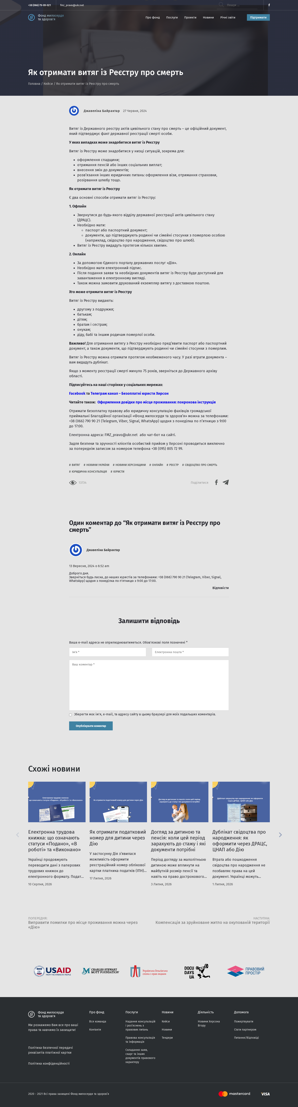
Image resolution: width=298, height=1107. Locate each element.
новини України (97, 465)
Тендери (167, 1037)
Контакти (95, 1029)
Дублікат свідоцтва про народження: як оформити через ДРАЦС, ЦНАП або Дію (239, 840)
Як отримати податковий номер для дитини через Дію (118, 838)
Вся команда (97, 1021)
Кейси (48, 84)
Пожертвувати (243, 1021)
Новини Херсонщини (131, 465)
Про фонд (153, 17)
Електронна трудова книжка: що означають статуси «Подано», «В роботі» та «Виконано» (54, 840)
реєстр (174, 465)
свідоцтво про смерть (201, 465)
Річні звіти (227, 17)
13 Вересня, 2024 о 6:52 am (89, 566)
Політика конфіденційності (49, 1063)
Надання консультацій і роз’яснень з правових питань (140, 1025)
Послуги (172, 17)
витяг (76, 465)
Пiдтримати (258, 17)
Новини (208, 17)
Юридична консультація (89, 471)
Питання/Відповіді (246, 1037)
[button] (280, 834)
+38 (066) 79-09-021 (39, 5)
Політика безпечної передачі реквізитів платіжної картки (50, 1050)
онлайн (157, 465)
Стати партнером (245, 1029)
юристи (118, 471)
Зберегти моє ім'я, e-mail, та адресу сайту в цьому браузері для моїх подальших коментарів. (145, 714)
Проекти (190, 17)
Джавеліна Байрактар (102, 111)
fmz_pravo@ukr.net (72, 5)
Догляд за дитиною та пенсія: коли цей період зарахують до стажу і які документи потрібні (178, 840)
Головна (34, 84)
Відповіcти (220, 588)
